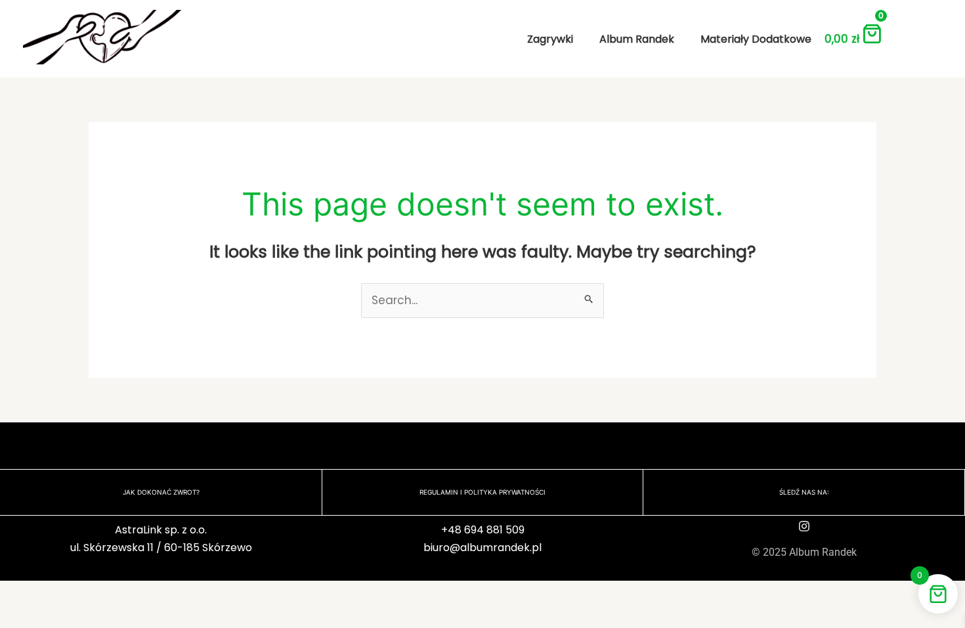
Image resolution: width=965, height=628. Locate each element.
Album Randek (636, 39)
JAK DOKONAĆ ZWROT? (161, 492)
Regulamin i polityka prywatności (482, 492)
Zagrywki (550, 39)
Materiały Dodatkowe (755, 39)
